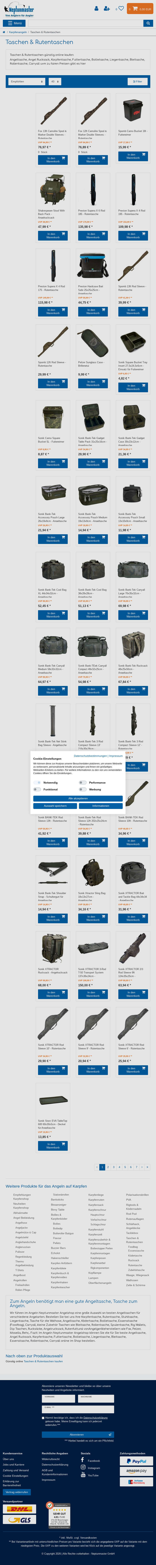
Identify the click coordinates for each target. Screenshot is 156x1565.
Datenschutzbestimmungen (90, 755)
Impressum (116, 755)
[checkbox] (37, 782)
